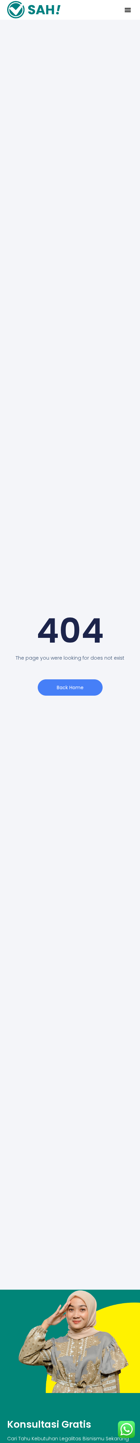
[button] (128, 10)
